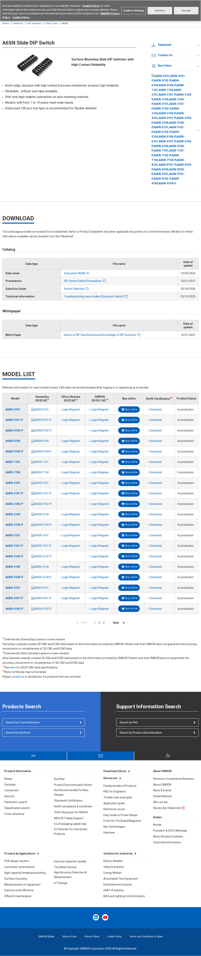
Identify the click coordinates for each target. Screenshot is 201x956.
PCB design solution (16, 861)
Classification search (17, 808)
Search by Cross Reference (22, 722)
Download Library (114, 771)
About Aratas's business (168, 836)
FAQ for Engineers (114, 791)
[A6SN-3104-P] (42, 577)
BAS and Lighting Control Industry (124, 896)
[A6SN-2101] (42, 483)
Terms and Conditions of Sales (146, 936)
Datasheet (164, 44)
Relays (8, 778)
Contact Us (165, 55)
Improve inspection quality (70, 861)
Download (155, 409)
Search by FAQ (129, 722)
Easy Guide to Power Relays (120, 815)
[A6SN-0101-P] (42, 420)
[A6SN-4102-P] (42, 609)
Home (5, 23)
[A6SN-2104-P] (42, 524)
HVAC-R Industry (113, 890)
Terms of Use (69, 936)
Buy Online (165, 65)
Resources (110, 778)
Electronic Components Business (173, 778)
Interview (109, 832)
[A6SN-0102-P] (42, 430)
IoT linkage (60, 883)
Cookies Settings (133, 10)
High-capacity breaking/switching (25, 872)
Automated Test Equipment (120, 878)
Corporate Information (167, 842)
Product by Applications (20, 853)
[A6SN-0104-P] (42, 451)
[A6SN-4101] (42, 588)
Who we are (160, 802)
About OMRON (162, 784)
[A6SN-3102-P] (42, 556)
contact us (17, 676)
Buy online (131, 409)
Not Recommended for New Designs (71, 792)
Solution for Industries (118, 853)
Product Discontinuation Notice (73, 784)
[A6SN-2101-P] (42, 493)
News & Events (162, 790)
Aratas (157, 824)
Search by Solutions (18, 732)
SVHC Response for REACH (71, 812)
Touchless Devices (65, 867)
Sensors (9, 796)
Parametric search (15, 802)
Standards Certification (68, 800)
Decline (160, 10)
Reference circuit (114, 809)
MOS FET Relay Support (68, 818)
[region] (100, 10)
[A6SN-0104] (42, 441)
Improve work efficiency (19, 890)
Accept (186, 10)
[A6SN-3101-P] (42, 545)
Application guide (114, 803)
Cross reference (14, 813)
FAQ (33, 755)
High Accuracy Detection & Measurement (70, 875)
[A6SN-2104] (42, 514)
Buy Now (59, 779)
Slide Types (52, 23)
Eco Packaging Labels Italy (70, 823)
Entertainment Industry (117, 884)
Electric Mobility (113, 861)
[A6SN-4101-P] (42, 598)
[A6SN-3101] (42, 535)
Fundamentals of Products (119, 785)
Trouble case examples (117, 797)
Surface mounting (15, 878)
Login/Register (71, 409)
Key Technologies (114, 826)
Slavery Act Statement (167, 808)
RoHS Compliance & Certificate (73, 806)
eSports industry (113, 866)
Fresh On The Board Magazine (122, 820)
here (13, 667)
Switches (18, 23)
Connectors (11, 790)
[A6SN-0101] (42, 409)
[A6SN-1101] (42, 462)
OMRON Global (46, 936)
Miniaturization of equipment (22, 884)
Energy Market (112, 872)
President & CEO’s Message (170, 830)
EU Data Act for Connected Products (70, 831)
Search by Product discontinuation (141, 732)
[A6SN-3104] (42, 566)
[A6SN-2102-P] (42, 504)
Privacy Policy (91, 936)
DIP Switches (34, 23)
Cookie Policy (114, 936)
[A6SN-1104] (42, 472)
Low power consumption (19, 866)
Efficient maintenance (17, 896)
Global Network (162, 796)
